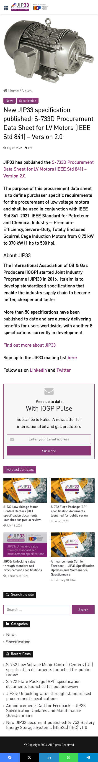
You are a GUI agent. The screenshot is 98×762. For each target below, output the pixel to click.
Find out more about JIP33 (29, 345)
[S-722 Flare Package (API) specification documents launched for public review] (73, 490)
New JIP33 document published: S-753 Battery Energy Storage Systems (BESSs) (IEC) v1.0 (50, 725)
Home (13, 90)
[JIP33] (29, 7)
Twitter (64, 370)
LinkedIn (38, 370)
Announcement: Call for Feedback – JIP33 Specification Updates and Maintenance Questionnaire (46, 710)
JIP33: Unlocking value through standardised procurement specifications (22, 566)
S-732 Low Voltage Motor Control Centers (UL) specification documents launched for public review (49, 669)
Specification (27, 100)
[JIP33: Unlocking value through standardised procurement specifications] (25, 544)
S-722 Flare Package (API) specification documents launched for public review (69, 511)
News (27, 90)
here (73, 357)
